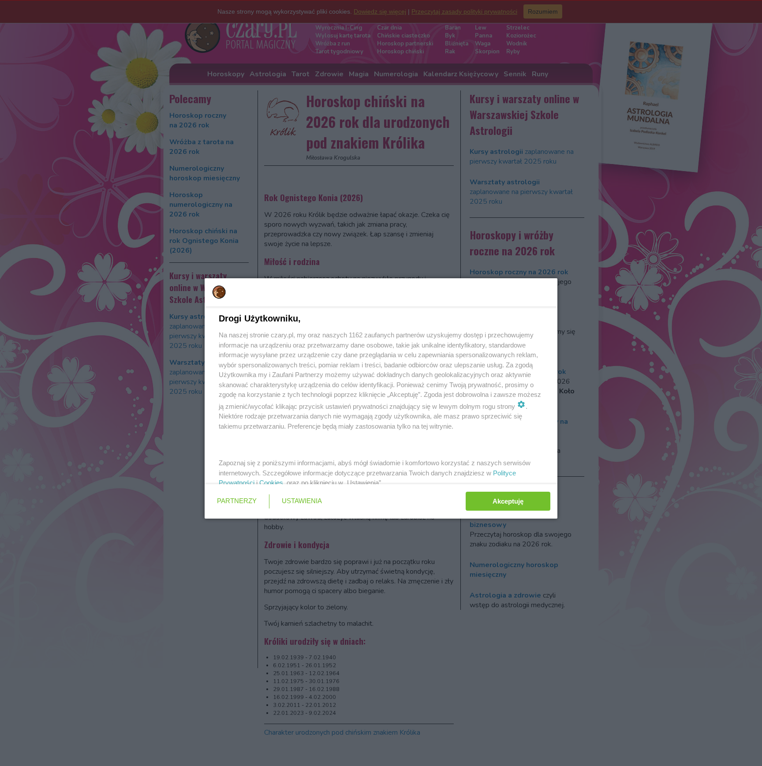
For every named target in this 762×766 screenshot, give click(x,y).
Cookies (271, 482)
